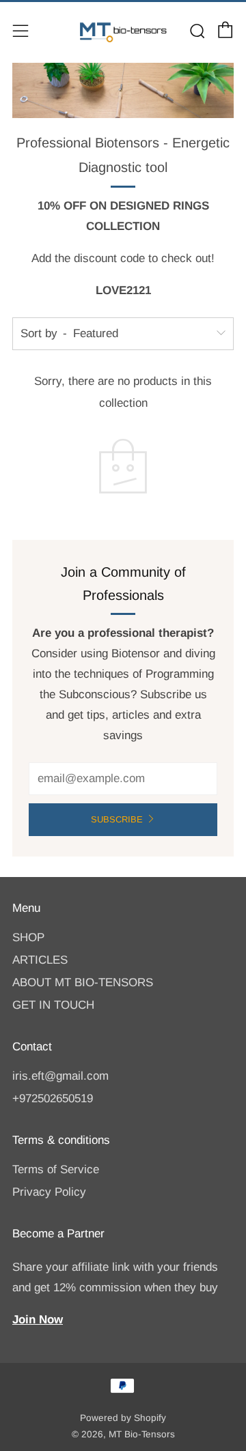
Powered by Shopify (123, 1418)
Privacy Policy (49, 1192)
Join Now (37, 1319)
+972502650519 (52, 1098)
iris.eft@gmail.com (60, 1075)
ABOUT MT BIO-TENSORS (82, 982)
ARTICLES (40, 959)
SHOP (28, 937)
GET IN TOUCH (53, 1005)
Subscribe (117, 819)
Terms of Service (55, 1169)
